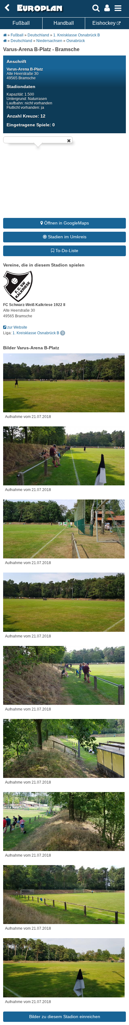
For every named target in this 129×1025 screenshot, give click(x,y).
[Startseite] (39, 11)
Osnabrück (75, 41)
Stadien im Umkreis (66, 236)
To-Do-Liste (66, 250)
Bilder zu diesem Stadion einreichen (64, 1016)
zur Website (16, 327)
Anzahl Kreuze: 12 (26, 116)
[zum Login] (7, 8)
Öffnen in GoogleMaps (66, 222)
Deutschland (38, 35)
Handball (64, 23)
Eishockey (104, 23)
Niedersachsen (49, 41)
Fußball (21, 23)
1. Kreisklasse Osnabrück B (76, 35)
